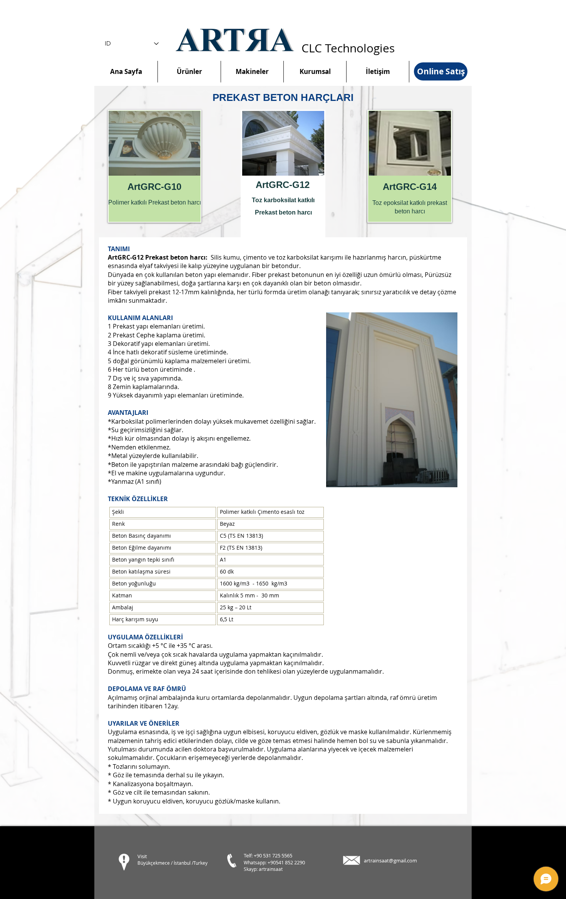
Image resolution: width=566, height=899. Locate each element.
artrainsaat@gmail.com (390, 860)
